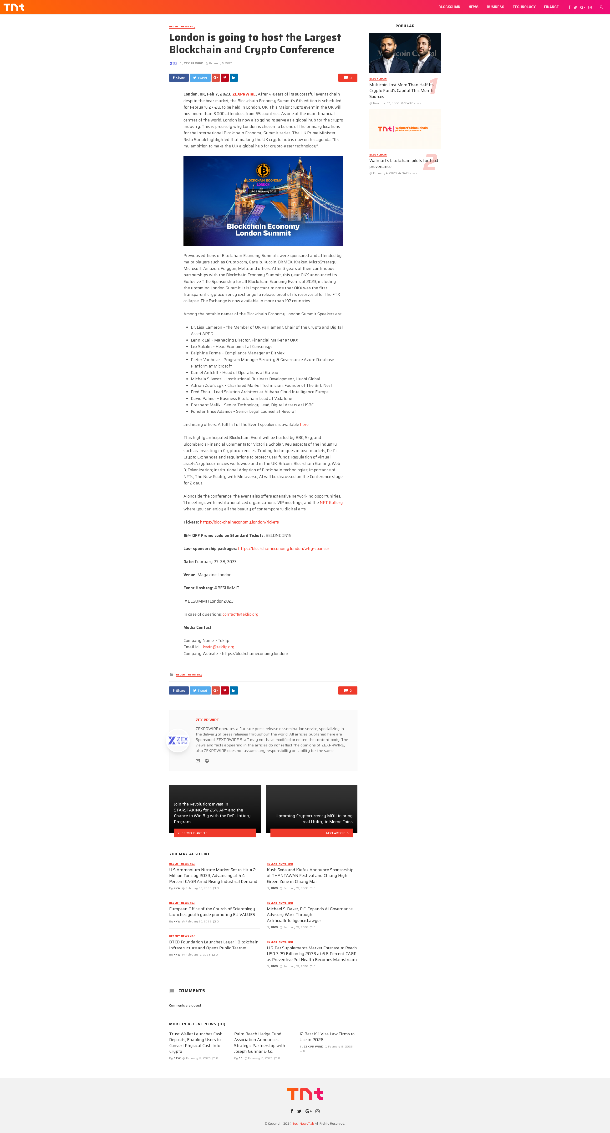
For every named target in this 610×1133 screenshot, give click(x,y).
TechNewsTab (303, 1123)
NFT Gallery (331, 502)
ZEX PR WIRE (193, 63)
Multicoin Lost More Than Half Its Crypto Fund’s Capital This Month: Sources (401, 91)
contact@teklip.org (241, 614)
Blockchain (449, 7)
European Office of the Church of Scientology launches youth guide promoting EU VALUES (212, 912)
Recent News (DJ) (182, 26)
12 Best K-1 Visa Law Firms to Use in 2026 (327, 1037)
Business (495, 7)
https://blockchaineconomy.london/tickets (239, 522)
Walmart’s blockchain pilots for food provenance (403, 163)
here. (305, 424)
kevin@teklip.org (218, 647)
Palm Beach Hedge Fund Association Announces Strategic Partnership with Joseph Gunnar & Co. (259, 1042)
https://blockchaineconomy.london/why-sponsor (283, 548)
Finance (551, 7)
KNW (176, 888)
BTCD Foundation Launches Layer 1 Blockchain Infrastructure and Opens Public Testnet (214, 945)
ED (241, 1058)
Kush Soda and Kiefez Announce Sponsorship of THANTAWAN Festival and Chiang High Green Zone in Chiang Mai (310, 876)
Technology (524, 7)
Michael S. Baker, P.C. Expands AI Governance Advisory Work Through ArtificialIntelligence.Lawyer (310, 915)
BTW (177, 1058)
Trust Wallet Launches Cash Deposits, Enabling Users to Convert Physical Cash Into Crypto (196, 1042)
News (473, 7)
